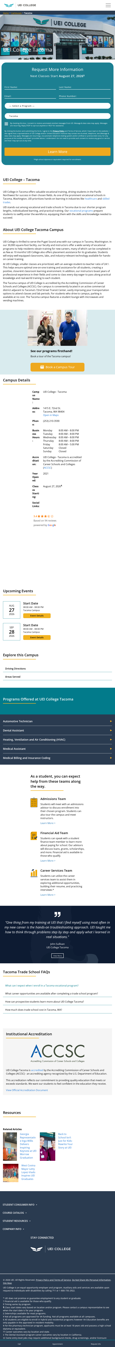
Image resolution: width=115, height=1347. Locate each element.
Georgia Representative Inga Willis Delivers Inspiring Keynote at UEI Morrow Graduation (28, 1145)
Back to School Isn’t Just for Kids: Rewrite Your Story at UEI (65, 1140)
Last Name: (65, 87)
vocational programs (81, 210)
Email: (8, 96)
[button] (19, 1343)
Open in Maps (51, 415)
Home (6, 13)
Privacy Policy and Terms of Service (53, 1279)
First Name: (11, 87)
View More (57, 955)
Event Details (37, 615)
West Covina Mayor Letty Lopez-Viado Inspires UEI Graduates (28, 1172)
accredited (37, 1070)
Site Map (7, 1283)
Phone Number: (68, 96)
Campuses (16, 13)
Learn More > (47, 823)
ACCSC (47, 467)
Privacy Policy (58, 131)
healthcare (91, 198)
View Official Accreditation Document (27, 1090)
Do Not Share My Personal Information (91, 1279)
